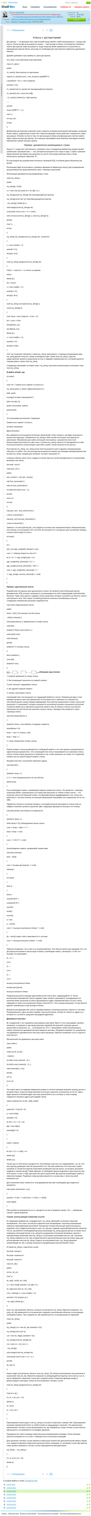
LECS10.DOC (11, 1488)
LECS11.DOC (11, 1491)
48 (87, 1491)
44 (87, 1501)
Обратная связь (13, 1513)
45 (87, 1484)
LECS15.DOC (11, 1504)
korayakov (20, 12)
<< (8, 30)
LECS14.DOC (11, 1501)
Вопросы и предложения (28, 1513)
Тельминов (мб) (24, 22)
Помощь (4, 1513)
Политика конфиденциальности (70, 1513)
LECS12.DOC (11, 1494)
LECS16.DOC (11, 1508)
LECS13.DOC (11, 1498)
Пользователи (50, 7)
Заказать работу (81, 7)
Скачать (76, 20)
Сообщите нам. (55, 14)
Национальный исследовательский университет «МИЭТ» (39, 17)
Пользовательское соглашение (48, 1513)
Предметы (35, 7)
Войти (5, 2)
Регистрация (12, 2)
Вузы (25, 7)
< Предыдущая (17, 30)
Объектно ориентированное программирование (31, 19)
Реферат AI (65, 7)
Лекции (14, 22)
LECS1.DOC (11, 1484)
